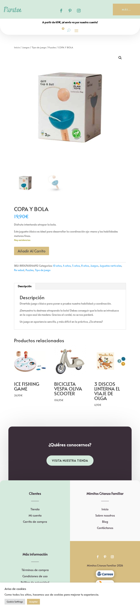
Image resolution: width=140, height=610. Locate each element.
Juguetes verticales (110, 265)
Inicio (17, 47)
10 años (57, 265)
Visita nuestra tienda (70, 460)
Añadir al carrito (31, 251)
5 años (76, 265)
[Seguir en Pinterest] (70, 10)
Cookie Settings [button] (15, 601)
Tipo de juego (39, 47)
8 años (85, 265)
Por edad (19, 270)
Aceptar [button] (33, 601)
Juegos (26, 47)
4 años (67, 265)
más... (126, 9)
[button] (120, 58)
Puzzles (52, 47)
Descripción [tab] (25, 286)
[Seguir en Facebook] (61, 10)
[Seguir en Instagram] (78, 10)
